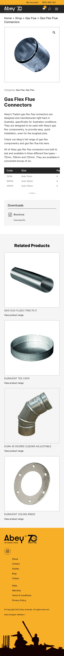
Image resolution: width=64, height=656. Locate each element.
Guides (15, 568)
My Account (32, 2)
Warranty (16, 590)
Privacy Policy (19, 600)
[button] (54, 32)
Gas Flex (30, 90)
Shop (18, 18)
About (15, 559)
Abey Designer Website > (14, 614)
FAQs (14, 585)
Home (8, 18)
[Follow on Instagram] (7, 551)
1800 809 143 (49, 2)
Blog (14, 573)
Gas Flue (30, 18)
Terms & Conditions (21, 595)
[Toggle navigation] (56, 9)
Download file (19, 220)
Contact (16, 563)
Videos (15, 578)
